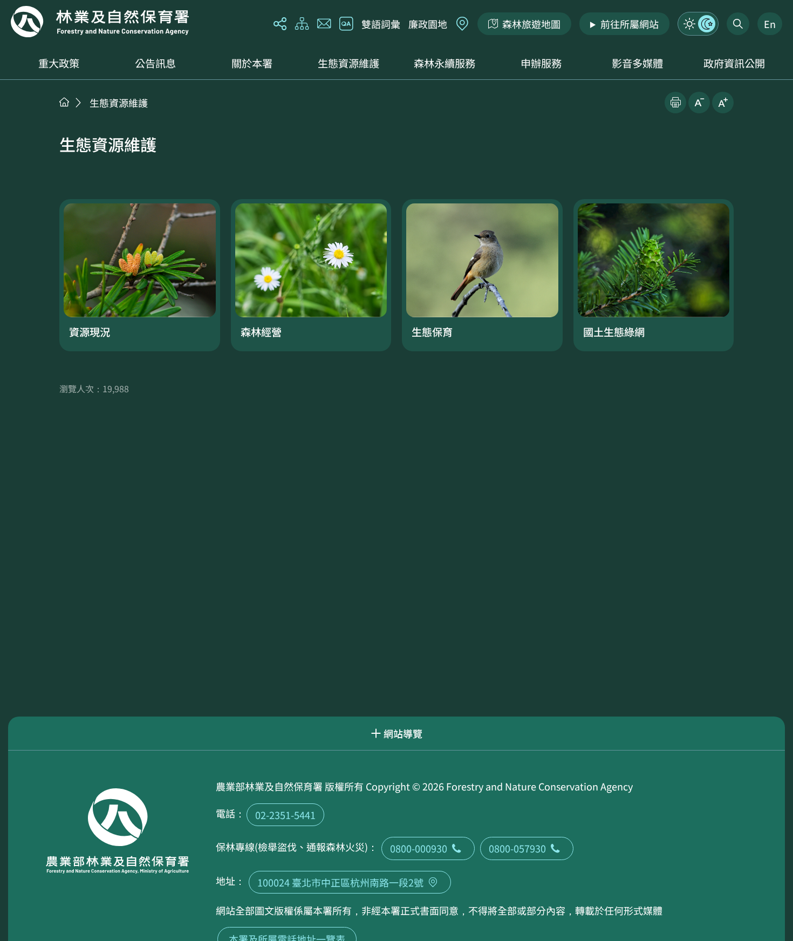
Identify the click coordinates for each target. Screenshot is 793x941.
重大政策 (58, 63)
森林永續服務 (444, 63)
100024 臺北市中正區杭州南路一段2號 (340, 882)
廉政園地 (427, 24)
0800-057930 (517, 848)
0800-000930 (418, 848)
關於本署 (251, 63)
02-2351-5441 (285, 815)
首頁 (64, 102)
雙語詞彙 (380, 24)
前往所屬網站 (629, 24)
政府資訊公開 (734, 63)
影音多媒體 (637, 63)
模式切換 (698, 24)
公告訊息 (155, 63)
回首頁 (100, 21)
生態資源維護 (348, 63)
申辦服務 (541, 63)
